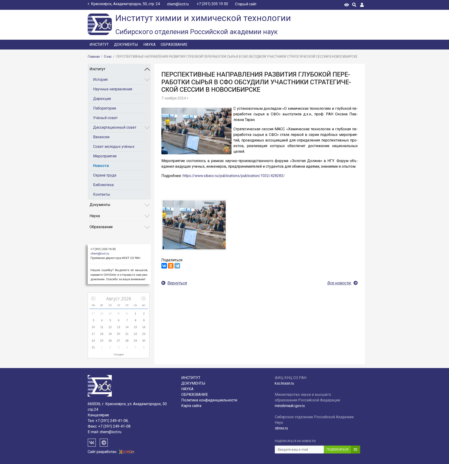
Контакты (101, 194)
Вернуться (177, 282)
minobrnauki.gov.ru (290, 406)
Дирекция (102, 98)
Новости (101, 165)
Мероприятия (104, 156)
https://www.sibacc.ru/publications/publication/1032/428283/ (234, 176)
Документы (126, 44)
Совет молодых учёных (113, 146)
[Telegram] (177, 266)
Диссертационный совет (114, 127)
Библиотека (103, 185)
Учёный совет (105, 118)
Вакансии (101, 137)
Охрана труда (104, 175)
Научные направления (112, 89)
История (100, 79)
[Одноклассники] (171, 266)
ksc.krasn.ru (284, 383)
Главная (94, 56)
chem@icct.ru (178, 4)
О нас (108, 56)
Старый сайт (246, 4)
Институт (99, 44)
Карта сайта (191, 406)
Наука (149, 44)
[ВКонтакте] (164, 266)
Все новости (339, 282)
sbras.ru (281, 428)
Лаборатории (104, 108)
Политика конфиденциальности (209, 400)
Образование (174, 44)
